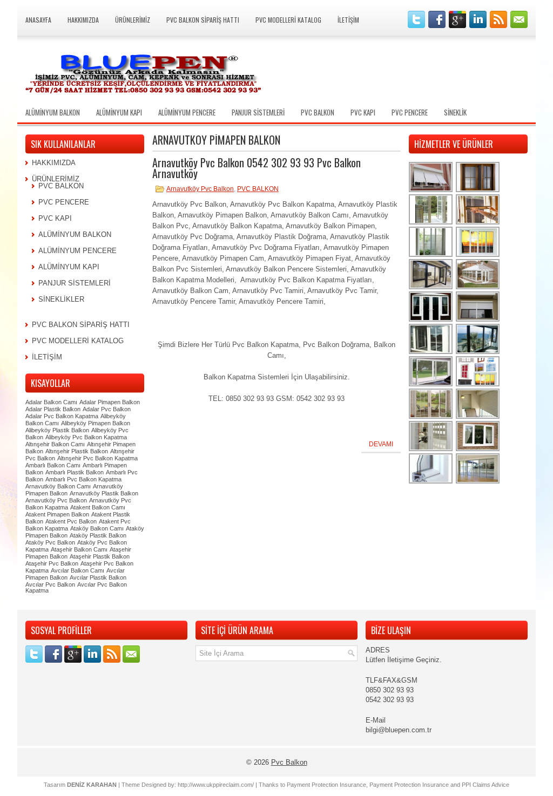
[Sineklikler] (478, 223)
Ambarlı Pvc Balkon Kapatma (83, 479)
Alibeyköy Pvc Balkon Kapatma (86, 437)
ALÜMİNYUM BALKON (52, 112)
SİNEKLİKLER (61, 299)
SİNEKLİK (455, 112)
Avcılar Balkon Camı (77, 570)
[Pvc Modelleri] (478, 385)
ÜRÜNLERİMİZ (132, 19)
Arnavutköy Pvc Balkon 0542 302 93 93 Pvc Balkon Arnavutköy (256, 167)
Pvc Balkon (289, 762)
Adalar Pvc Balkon (107, 409)
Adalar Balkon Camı (51, 402)
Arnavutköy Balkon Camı (58, 486)
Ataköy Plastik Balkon (98, 535)
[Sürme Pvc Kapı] (431, 385)
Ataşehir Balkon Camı (79, 549)
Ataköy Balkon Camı (97, 528)
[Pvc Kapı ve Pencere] (431, 223)
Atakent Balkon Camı (97, 507)
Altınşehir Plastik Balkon (76, 451)
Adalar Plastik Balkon (52, 409)
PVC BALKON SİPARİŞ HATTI (202, 19)
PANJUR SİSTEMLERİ (258, 112)
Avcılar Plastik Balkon (98, 577)
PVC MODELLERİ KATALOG (288, 19)
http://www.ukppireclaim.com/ (216, 784)
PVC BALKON (317, 112)
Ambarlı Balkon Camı (52, 465)
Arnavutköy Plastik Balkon (104, 493)
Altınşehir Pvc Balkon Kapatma (97, 458)
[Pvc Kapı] (431, 353)
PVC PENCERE (410, 112)
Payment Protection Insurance (326, 784)
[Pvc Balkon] (478, 288)
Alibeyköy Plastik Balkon (57, 430)
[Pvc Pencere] (478, 191)
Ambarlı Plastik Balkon (74, 472)
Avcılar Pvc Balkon (50, 584)
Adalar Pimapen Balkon (109, 402)
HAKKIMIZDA (83, 19)
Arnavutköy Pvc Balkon (200, 189)
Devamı (381, 444)
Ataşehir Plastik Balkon (100, 556)
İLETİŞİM (348, 19)
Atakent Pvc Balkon (71, 521)
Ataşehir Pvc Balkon (51, 563)
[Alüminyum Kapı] (431, 288)
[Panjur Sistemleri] (431, 191)
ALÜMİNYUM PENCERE (186, 112)
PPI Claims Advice (485, 784)
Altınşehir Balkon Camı (55, 444)
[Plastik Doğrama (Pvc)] (431, 450)
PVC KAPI (362, 112)
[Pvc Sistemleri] (431, 482)
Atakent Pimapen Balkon (57, 514)
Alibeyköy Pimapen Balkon (95, 423)
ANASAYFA (38, 19)
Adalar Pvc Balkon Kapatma (61, 416)
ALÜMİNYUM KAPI (119, 112)
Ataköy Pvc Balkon (50, 542)
